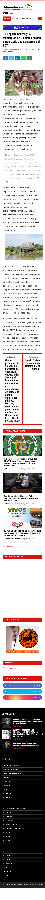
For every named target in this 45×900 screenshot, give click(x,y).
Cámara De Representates (12, 773)
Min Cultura (7, 812)
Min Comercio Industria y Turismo (14, 808)
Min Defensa (7, 816)
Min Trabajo (7, 855)
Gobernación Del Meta (10, 769)
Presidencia (7, 871)
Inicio (22, 887)
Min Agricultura (8, 793)
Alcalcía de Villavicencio (11, 765)
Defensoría (7, 785)
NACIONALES (32, 18)
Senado (5, 875)
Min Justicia (7, 836)
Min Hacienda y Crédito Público (13, 828)
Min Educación (8, 820)
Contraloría (7, 781)
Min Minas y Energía (10, 824)
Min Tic (5, 851)
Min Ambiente (7, 797)
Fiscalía (5, 789)
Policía (5, 867)
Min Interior (7, 832)
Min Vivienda (7, 863)
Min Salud (6, 840)
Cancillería (6, 777)
